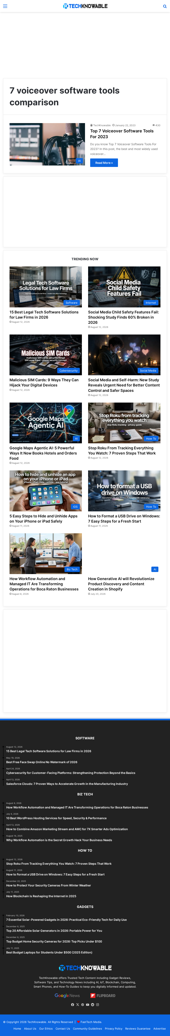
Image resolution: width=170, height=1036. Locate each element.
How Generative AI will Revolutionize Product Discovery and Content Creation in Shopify (121, 584)
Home (17, 1028)
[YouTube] (87, 1004)
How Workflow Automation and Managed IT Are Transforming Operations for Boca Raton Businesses (44, 584)
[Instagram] (97, 1004)
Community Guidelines (87, 1028)
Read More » (104, 162)
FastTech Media (91, 1022)
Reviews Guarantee (138, 1028)
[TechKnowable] (85, 6)
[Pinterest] (82, 1004)
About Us (30, 1028)
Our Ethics (46, 1028)
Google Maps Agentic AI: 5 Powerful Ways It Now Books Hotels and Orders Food (43, 453)
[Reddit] (92, 1004)
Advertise (159, 1028)
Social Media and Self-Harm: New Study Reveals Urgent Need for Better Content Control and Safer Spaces (124, 385)
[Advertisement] (85, 45)
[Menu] (5, 7)
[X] (77, 1004)
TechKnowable (102, 125)
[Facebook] (72, 1004)
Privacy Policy (113, 1028)
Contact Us (63, 1028)
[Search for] (165, 7)
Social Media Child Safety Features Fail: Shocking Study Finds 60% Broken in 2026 (123, 317)
